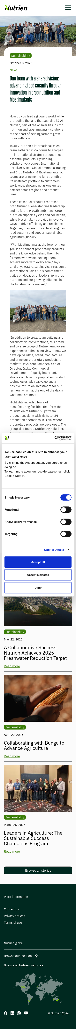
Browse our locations (18, 955)
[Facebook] (5, 1013)
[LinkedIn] (12, 1013)
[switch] (66, 510)
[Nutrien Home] (16, 7)
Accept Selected (38, 574)
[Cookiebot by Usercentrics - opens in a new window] (55, 438)
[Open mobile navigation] (68, 8)
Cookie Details (54, 549)
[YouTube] (26, 1013)
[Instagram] (19, 1013)
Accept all (38, 562)
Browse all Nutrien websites (23, 965)
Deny (38, 587)
